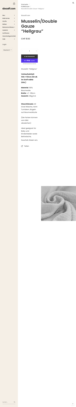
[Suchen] (14, 402)
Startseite (24, 4)
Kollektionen (25, 7)
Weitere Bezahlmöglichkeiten (29, 63)
